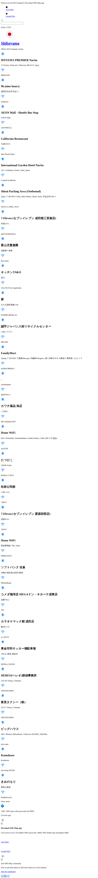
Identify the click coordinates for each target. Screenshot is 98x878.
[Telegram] (8, 877)
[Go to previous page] (2, 21)
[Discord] (2, 877)
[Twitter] (5, 877)
